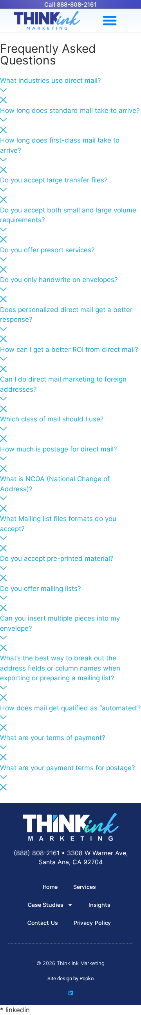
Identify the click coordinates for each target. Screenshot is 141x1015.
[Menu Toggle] (109, 20)
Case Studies (45, 904)
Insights (99, 904)
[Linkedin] (70, 992)
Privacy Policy (92, 922)
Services (84, 886)
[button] (70, 91)
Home (50, 886)
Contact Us (42, 922)
